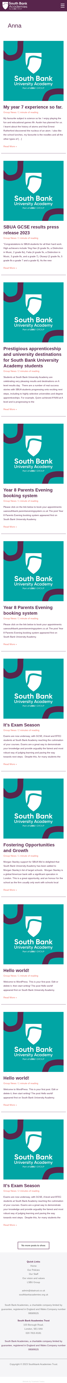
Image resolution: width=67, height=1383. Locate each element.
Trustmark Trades (37, 1381)
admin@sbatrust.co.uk (33, 1290)
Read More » (10, 146)
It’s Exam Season (21, 724)
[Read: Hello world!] (33, 934)
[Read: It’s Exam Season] (33, 688)
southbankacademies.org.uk (33, 1294)
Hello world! (16, 970)
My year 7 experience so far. (33, 107)
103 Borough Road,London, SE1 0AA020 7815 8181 (33, 1329)
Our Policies (33, 1270)
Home (33, 1266)
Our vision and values (33, 1278)
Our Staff (33, 1274)
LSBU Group (33, 1282)
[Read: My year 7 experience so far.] (33, 70)
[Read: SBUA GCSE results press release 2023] (33, 191)
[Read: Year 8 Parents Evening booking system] (33, 453)
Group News (9, 112)
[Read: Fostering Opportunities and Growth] (33, 808)
